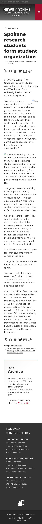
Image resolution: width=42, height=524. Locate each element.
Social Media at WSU (14, 487)
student (32, 351)
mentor (33, 348)
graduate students (23, 348)
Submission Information (19, 458)
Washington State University (15, 2)
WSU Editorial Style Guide (16, 484)
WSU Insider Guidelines (15, 443)
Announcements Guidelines (17, 449)
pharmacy (10, 351)
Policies (21, 518)
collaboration (11, 348)
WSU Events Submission (16, 472)
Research (18, 346)
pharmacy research (22, 351)
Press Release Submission (16, 465)
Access (12, 518)
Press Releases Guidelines (16, 446)
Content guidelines (17, 439)
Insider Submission (13, 462)
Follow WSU (21, 520)
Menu (38, 12)
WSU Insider (24, 403)
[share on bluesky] (20, 71)
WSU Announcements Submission (20, 468)
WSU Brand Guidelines (15, 481)
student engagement (15, 353)
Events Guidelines (13, 452)
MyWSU (30, 518)
